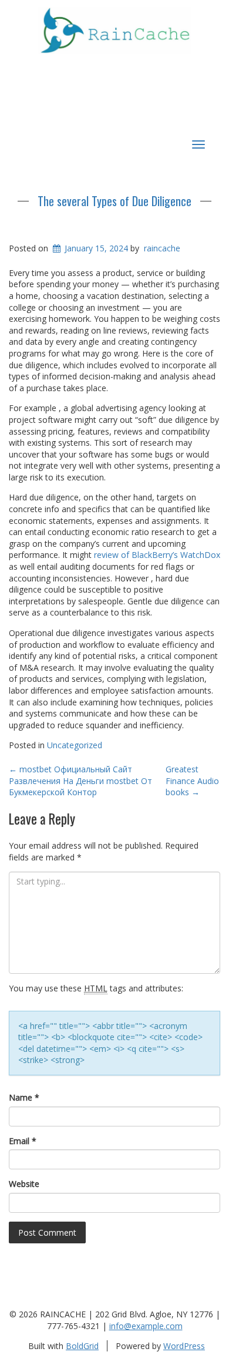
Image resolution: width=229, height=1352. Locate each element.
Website (24, 1183)
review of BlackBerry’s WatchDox (157, 554)
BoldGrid (82, 1345)
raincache (162, 248)
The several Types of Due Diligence (114, 201)
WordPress (184, 1345)
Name (24, 1097)
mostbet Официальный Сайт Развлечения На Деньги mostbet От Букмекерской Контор (80, 781)
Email (22, 1140)
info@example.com (146, 1325)
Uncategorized (74, 745)
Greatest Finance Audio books (192, 781)
